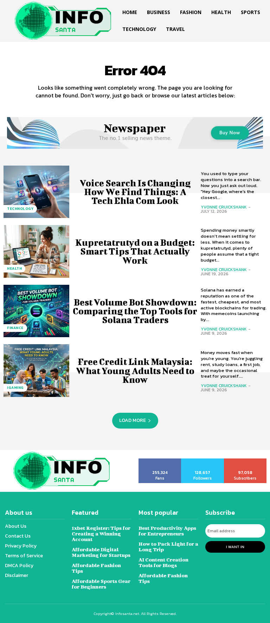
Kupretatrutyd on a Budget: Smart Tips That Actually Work (135, 251)
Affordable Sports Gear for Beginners (101, 584)
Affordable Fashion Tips (96, 568)
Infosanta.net (127, 613)
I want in (235, 547)
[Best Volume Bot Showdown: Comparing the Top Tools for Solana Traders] (36, 311)
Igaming (15, 387)
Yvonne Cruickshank (224, 207)
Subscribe (245, 461)
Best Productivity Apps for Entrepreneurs (167, 531)
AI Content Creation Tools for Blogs (163, 562)
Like (160, 461)
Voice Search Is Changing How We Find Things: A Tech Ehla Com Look (135, 192)
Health (14, 268)
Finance (15, 327)
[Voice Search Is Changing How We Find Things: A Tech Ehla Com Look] (36, 192)
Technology (20, 208)
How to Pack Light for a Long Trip (168, 546)
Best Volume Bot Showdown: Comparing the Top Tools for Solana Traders (135, 311)
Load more (132, 420)
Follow (202, 461)
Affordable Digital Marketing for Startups (101, 552)
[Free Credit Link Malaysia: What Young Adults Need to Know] (36, 370)
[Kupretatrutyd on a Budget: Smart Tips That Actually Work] (36, 251)
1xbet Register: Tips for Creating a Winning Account (101, 533)
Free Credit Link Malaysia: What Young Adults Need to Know (135, 370)
